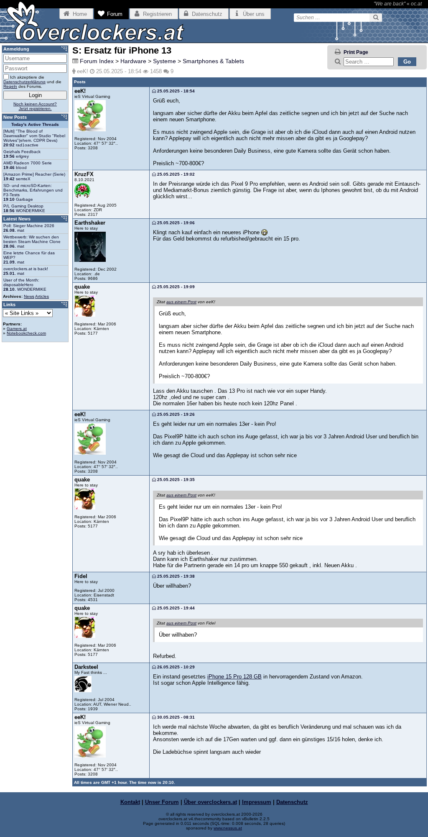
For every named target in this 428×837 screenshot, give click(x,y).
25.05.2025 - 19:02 (175, 174)
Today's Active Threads (35, 124)
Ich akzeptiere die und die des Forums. (32, 82)
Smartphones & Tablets (213, 61)
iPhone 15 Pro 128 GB (234, 676)
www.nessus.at (228, 828)
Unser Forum (162, 802)
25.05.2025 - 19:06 (175, 222)
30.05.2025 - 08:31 (175, 717)
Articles (42, 296)
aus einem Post (181, 301)
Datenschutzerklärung (24, 81)
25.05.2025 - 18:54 (175, 91)
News (29, 296)
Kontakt (130, 802)
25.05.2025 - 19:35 (175, 479)
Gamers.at (17, 328)
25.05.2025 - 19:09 (175, 286)
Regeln (10, 86)
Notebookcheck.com (26, 333)
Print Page (356, 52)
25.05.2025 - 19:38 (175, 576)
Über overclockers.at (210, 802)
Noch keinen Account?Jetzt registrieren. (35, 106)
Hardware (133, 61)
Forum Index (97, 61)
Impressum (256, 802)
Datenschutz (292, 802)
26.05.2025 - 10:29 (175, 667)
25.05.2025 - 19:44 (175, 608)
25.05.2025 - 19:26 (175, 414)
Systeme (164, 61)
